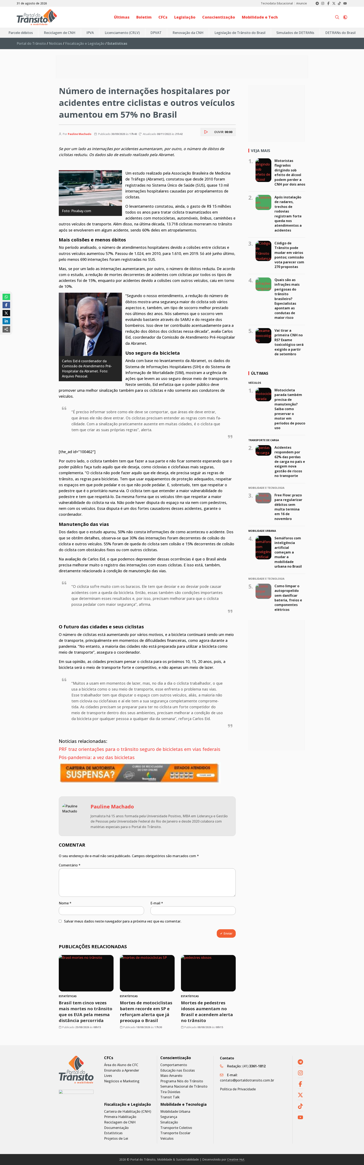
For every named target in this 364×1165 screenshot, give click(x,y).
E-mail (156, 903)
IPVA (90, 32)
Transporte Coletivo (176, 1128)
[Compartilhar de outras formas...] (6, 329)
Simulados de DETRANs (295, 32)
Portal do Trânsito (31, 43)
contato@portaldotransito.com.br (247, 1080)
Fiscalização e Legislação (84, 43)
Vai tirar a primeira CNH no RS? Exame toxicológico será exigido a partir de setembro (289, 342)
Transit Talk (170, 1097)
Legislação (184, 17)
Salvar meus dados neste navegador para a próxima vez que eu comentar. (122, 921)
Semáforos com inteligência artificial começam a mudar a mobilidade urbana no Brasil (288, 552)
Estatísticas (113, 1133)
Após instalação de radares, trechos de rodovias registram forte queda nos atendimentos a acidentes (288, 214)
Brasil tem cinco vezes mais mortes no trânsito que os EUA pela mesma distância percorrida (85, 1012)
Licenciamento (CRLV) (122, 32)
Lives (108, 1076)
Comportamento (173, 1065)
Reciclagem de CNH (59, 32)
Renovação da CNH (188, 32)
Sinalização (169, 1122)
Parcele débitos (20, 32)
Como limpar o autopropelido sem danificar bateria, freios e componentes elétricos (288, 598)
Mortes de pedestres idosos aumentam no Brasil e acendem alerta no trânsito (207, 1012)
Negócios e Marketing (121, 1081)
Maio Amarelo (171, 1076)
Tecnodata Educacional (277, 3)
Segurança (168, 1117)
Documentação (116, 1128)
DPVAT (156, 32)
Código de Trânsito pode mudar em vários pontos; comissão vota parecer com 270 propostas (289, 255)
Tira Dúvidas (170, 1092)
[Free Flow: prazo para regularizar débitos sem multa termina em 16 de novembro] (263, 498)
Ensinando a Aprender (121, 1070)
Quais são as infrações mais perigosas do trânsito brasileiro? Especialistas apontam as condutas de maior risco (287, 298)
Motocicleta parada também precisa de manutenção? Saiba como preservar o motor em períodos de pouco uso (289, 409)
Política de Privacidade (238, 1089)
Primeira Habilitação (120, 1117)
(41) (254, 1066)
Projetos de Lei (116, 1139)
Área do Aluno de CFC (121, 1065)
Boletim (144, 17)
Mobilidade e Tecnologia (183, 1104)
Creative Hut (235, 1159)
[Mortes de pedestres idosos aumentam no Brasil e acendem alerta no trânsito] (208, 973)
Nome (65, 903)
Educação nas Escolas (177, 1070)
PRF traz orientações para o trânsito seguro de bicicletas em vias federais (140, 749)
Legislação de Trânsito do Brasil (239, 32)
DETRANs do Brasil (340, 32)
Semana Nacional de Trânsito (183, 1086)
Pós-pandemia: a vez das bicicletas (97, 757)
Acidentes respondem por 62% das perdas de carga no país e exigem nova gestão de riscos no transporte (289, 461)
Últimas (122, 17)
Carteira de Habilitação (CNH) (127, 1112)
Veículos (167, 1139)
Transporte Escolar (175, 1133)
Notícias (55, 43)
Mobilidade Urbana (175, 1112)
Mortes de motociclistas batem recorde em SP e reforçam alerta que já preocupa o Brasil (146, 1012)
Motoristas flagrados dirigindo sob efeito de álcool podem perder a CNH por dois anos (289, 172)
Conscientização (218, 17)
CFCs (162, 17)
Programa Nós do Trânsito (181, 1081)
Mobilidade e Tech (260, 17)
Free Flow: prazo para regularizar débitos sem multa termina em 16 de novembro (288, 507)
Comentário (69, 865)
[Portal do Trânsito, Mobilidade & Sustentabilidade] (76, 1069)
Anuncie (301, 3)
